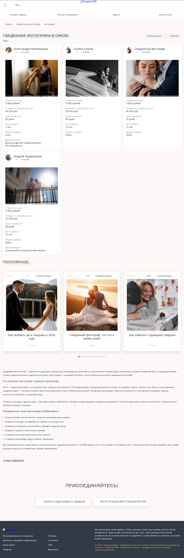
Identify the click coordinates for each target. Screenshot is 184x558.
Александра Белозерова (31, 48)
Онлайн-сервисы (18, 15)
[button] (78, 356)
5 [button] (52, 203)
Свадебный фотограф (150, 48)
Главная (8, 24)
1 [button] (10, 203)
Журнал (116, 15)
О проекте (53, 540)
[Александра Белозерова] (31, 97)
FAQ (50, 545)
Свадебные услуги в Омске (28, 24)
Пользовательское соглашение (18, 536)
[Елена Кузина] (92, 97)
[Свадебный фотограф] (152, 97)
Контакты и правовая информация (20, 540)
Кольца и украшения (67, 15)
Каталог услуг (165, 15)
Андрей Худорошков (28, 156)
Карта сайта (9, 545)
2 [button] (21, 203)
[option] (31, 78)
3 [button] (31, 203)
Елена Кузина (83, 48)
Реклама (52, 536)
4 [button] (42, 203)
